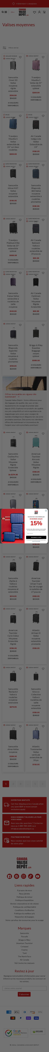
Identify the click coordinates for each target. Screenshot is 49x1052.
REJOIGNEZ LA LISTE (36, 537)
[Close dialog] (46, 510)
